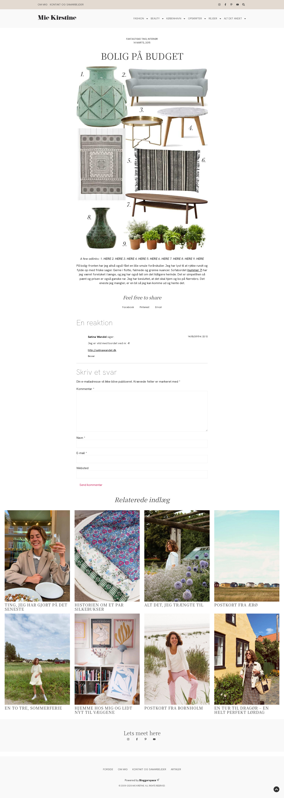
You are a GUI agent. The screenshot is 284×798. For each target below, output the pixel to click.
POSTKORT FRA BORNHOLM (173, 708)
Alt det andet (233, 18)
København (173, 18)
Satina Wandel (97, 337)
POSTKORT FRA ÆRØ (236, 605)
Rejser (213, 18)
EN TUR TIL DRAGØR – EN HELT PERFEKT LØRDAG (241, 710)
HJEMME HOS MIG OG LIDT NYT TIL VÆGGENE (103, 710)
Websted (82, 468)
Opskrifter (195, 18)
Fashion (138, 18)
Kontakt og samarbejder (67, 4)
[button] (128, 307)
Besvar (91, 356)
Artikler (176, 769)
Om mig (43, 4)
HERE (107, 259)
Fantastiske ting (136, 39)
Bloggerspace (147, 780)
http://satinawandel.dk (102, 350)
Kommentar (85, 389)
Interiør (153, 39)
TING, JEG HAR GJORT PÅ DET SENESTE (36, 607)
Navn (80, 437)
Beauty (155, 18)
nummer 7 (195, 270)
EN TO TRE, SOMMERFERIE (33, 708)
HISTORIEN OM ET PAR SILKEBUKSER (99, 607)
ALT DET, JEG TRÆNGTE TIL (173, 605)
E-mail (81, 453)
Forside (108, 769)
